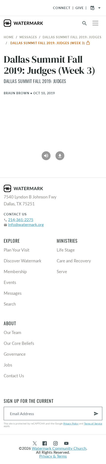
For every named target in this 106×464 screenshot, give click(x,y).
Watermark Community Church (59, 448)
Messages (28, 37)
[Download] (60, 154)
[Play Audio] (46, 154)
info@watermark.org (26, 224)
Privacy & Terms (53, 456)
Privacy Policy (70, 423)
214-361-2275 (20, 219)
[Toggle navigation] (95, 23)
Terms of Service (93, 423)
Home (9, 37)
